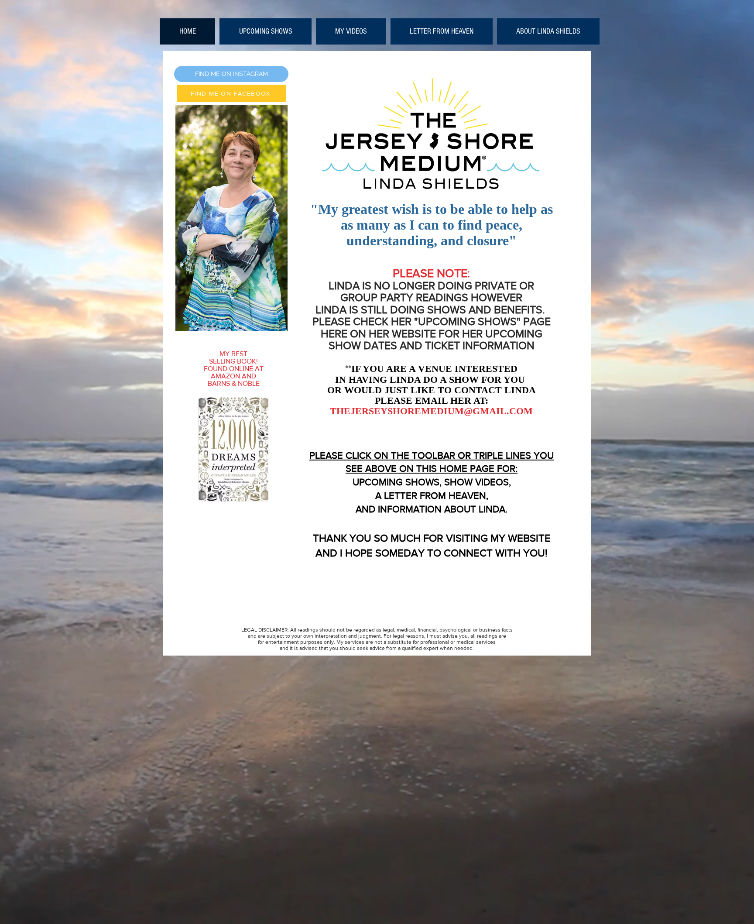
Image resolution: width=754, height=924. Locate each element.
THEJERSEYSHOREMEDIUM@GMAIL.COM (431, 410)
